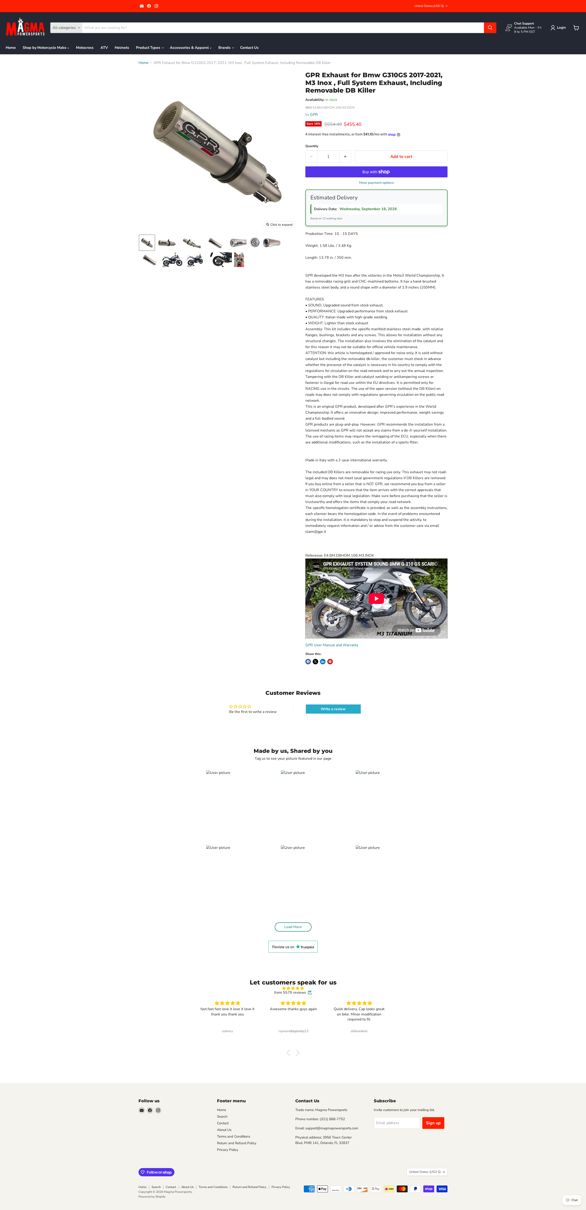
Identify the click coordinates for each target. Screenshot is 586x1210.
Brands (224, 47)
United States (429, 6)
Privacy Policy (227, 1149)
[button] (559, 27)
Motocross (85, 47)
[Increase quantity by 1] (345, 156)
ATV (104, 47)
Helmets (122, 47)
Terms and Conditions (233, 1136)
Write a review (333, 709)
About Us (224, 1130)
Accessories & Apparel (190, 47)
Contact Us (249, 47)
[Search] (490, 27)
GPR (314, 114)
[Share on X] (315, 661)
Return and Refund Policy (236, 1143)
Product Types (148, 47)
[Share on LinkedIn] (323, 661)
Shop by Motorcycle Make (45, 47)
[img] (293, 988)
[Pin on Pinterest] (330, 661)
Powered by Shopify (151, 1197)
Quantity (311, 146)
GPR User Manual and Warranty (331, 645)
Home (11, 47)
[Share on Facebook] (308, 661)
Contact (223, 1123)
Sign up (433, 1123)
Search (222, 1116)
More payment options (376, 183)
